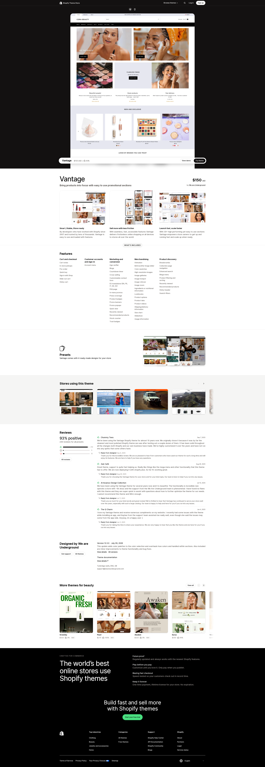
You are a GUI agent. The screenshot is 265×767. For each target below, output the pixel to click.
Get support (66, 554)
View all (191, 585)
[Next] (203, 383)
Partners (180, 742)
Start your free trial (132, 717)
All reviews (65, 459)
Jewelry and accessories (98, 746)
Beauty (92, 742)
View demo (186, 161)
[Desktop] (130, 9)
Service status (182, 750)
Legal (179, 746)
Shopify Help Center (156, 738)
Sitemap (115, 761)
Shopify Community (155, 746)
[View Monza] (180, 350)
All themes (79, 554)
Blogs (150, 750)
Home (91, 750)
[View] (76, 402)
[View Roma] (155, 350)
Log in (191, 3)
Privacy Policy (81, 761)
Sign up (201, 3)
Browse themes (170, 3)
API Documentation (155, 742)
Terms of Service (66, 761)
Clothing (92, 738)
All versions (112, 552)
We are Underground (197, 185)
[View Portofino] (167, 350)
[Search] (184, 3)
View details (102, 552)
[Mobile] (134, 9)
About (179, 738)
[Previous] (198, 383)
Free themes (123, 742)
